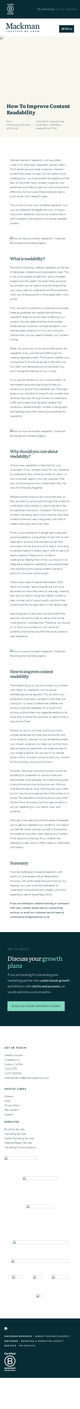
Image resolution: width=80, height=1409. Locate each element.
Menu (68, 28)
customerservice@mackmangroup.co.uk (26, 1077)
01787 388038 (12, 1073)
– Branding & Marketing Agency (34, 1341)
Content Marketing (50, 121)
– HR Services (20, 1345)
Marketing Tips (46, 128)
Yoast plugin (41, 384)
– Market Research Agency (37, 1336)
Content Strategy (49, 125)
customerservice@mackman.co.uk (29, 916)
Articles (13, 128)
